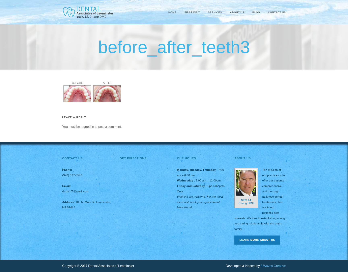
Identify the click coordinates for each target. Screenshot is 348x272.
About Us (237, 12)
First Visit (192, 12)
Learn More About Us (257, 239)
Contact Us (277, 12)
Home (172, 12)
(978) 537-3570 (72, 175)
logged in (87, 126)
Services (215, 12)
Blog (256, 12)
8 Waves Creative (273, 266)
